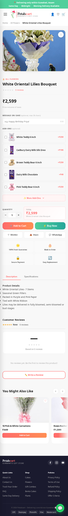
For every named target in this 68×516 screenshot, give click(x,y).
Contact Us (7, 482)
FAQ (4, 491)
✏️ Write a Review (34, 375)
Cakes (28, 477)
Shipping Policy (54, 491)
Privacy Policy (54, 477)
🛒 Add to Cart (18, 225)
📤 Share (34, 235)
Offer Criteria (54, 495)
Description (11, 276)
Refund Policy (54, 486)
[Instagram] (56, 462)
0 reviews (19, 90)
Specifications (31, 276)
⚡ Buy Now (50, 225)
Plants (28, 495)
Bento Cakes (30, 491)
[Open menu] (5, 14)
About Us (7, 477)
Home (5, 23)
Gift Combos (30, 486)
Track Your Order (10, 486)
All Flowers (15, 23)
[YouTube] (62, 462)
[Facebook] (50, 462)
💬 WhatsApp (55, 234)
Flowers (28, 482)
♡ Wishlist (13, 235)
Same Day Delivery (11, 495)
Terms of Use (54, 482)
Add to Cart (24, 435)
